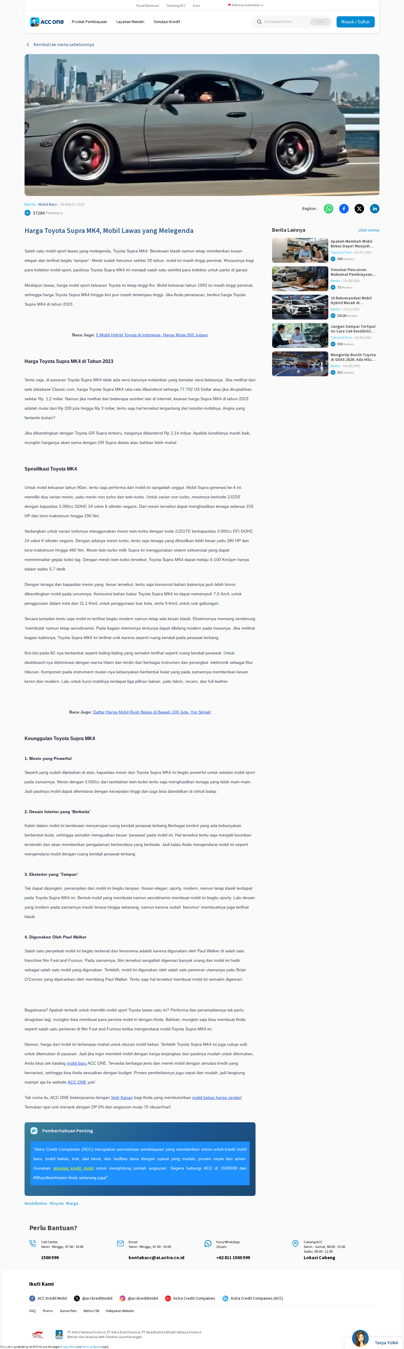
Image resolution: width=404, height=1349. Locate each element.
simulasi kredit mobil (73, 1168)
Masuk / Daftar (355, 22)
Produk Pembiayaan (89, 22)
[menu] (89, 22)
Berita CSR (91, 1311)
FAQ (32, 1311)
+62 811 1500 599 (233, 1257)
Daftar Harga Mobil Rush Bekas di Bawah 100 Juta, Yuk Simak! (152, 712)
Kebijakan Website (120, 1311)
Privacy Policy (68, 1347)
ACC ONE (77, 1082)
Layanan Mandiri (130, 22)
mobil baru (77, 1063)
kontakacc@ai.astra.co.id (156, 1257)
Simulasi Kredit (167, 22)
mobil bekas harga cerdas (216, 1097)
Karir (196, 5)
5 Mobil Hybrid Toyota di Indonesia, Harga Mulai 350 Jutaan (152, 335)
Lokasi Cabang (319, 1257)
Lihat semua (368, 230)
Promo (48, 1311)
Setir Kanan (122, 1097)
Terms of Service (91, 1347)
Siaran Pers (68, 1311)
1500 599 (50, 1257)
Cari (320, 21)
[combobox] (246, 5)
